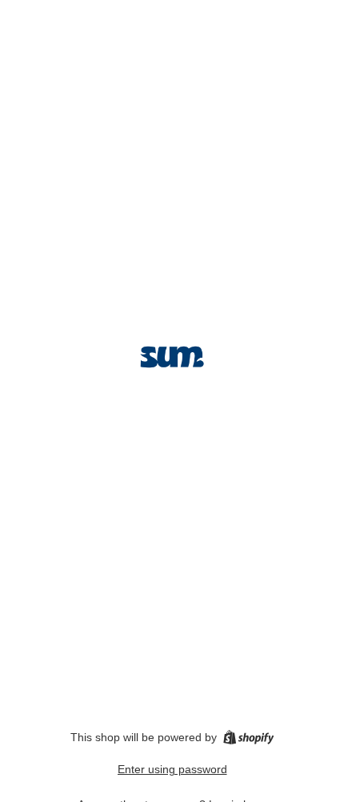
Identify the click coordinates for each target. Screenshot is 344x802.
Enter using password (172, 769)
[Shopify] (248, 737)
